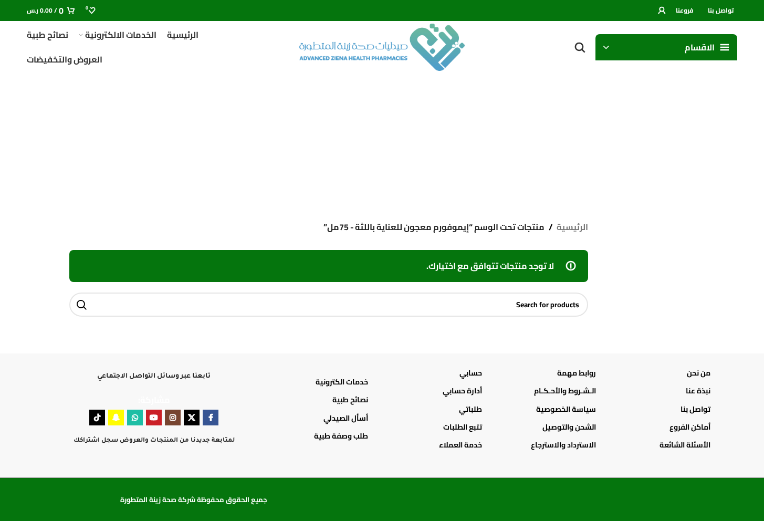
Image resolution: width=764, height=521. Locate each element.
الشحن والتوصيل (569, 427)
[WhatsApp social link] (135, 417)
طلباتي (470, 409)
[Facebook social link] (210, 417)
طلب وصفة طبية (341, 436)
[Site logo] (382, 46)
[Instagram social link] (173, 417)
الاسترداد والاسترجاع (563, 445)
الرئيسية (572, 227)
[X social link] (192, 417)
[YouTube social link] (154, 417)
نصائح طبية (350, 400)
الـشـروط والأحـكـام (565, 391)
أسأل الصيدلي (345, 418)
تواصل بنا (695, 409)
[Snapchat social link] (116, 417)
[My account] (662, 10)
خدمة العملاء (460, 445)
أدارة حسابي (462, 391)
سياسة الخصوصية (566, 409)
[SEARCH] (81, 305)
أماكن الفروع (689, 427)
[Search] (579, 47)
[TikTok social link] (97, 417)
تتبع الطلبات (462, 427)
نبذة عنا (698, 391)
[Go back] (682, 136)
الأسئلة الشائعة (685, 445)
